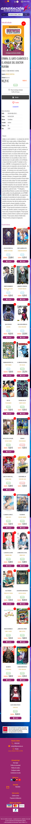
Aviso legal (15, 763)
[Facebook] (11, 780)
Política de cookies (15, 768)
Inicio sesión (26, 1)
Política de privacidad (15, 765)
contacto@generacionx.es (17, 746)
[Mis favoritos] (6, 2)
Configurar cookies (15, 770)
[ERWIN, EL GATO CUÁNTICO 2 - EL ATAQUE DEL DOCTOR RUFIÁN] (13, 40)
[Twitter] (14, 780)
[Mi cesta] (15, 2)
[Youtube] (17, 780)
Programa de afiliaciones (15, 798)
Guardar (17, 102)
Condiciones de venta (15, 773)
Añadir (16, 97)
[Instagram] (19, 780)
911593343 (16, 743)
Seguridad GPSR (15, 106)
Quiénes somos (15, 796)
